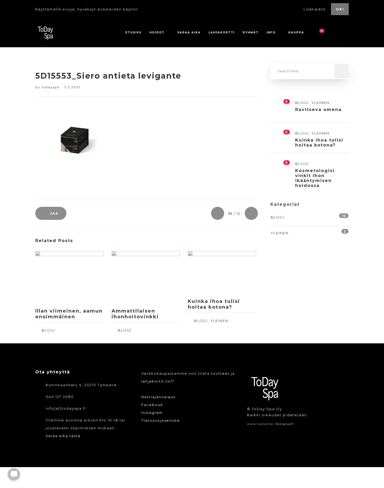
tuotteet (220, 373)
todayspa (51, 87)
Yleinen (219, 321)
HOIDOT (157, 32)
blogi (48, 330)
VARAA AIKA (189, 32)
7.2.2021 (72, 87)
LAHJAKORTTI (221, 32)
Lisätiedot (315, 9)
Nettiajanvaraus (158, 397)
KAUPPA (296, 32)
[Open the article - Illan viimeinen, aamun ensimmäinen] (52, 277)
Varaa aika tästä (63, 436)
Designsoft (284, 424)
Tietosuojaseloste (160, 420)
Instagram (152, 412)
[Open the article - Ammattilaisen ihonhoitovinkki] (129, 277)
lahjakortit (152, 381)
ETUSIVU (133, 32)
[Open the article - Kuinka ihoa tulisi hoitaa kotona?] (205, 272)
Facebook (152, 405)
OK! (340, 9)
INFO (271, 32)
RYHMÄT (251, 32)
